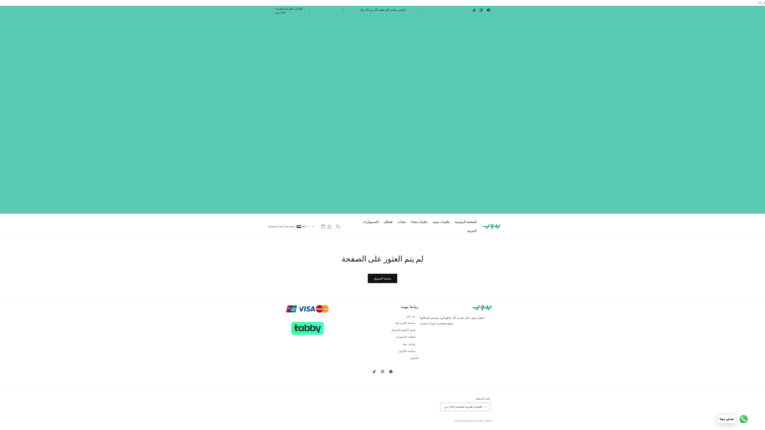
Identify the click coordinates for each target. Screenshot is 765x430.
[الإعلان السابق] (422, 10)
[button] (338, 226)
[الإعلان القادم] (343, 10)
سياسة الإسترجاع (405, 323)
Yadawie (458, 420)
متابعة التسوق (382, 278)
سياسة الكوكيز (407, 351)
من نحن (411, 316)
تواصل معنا (409, 344)
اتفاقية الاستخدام (406, 337)
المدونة (414, 358)
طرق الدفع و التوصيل (403, 330)
